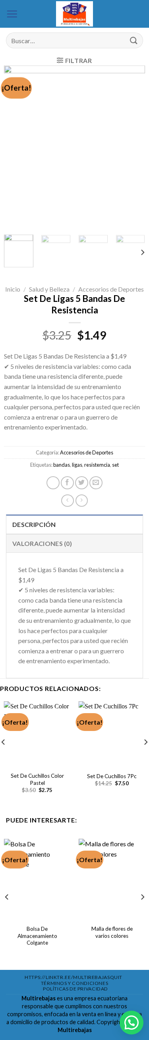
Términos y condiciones (74, 983)
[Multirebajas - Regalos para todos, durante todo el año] (75, 14)
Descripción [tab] (34, 524)
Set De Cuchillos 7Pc (112, 776)
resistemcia (97, 465)
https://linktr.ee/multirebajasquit (73, 977)
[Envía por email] (96, 482)
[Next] (132, 147)
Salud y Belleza (49, 289)
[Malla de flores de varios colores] (111, 878)
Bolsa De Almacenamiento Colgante (37, 936)
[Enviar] (133, 41)
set (115, 465)
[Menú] (12, 14)
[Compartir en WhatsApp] (53, 482)
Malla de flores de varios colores (111, 932)
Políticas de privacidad (75, 989)
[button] (131, 1022)
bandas (61, 465)
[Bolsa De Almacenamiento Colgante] (37, 878)
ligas (77, 465)
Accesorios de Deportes (111, 289)
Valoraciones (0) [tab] (42, 543)
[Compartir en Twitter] (81, 482)
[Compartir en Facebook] (67, 482)
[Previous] (17, 147)
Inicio (12, 289)
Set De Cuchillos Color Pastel (37, 779)
